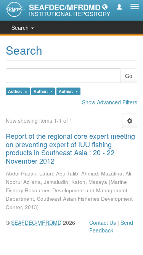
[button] (105, 6)
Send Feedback (111, 226)
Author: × (17, 91)
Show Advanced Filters (109, 102)
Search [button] (20, 27)
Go (128, 76)
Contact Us (102, 222)
